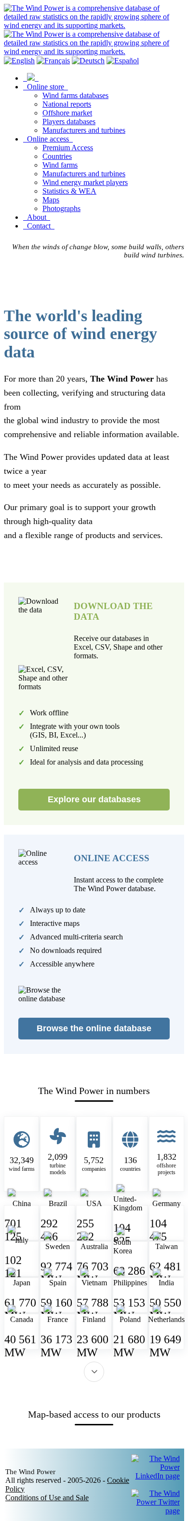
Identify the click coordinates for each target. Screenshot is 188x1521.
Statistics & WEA (69, 191)
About (36, 217)
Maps (50, 200)
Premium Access (67, 147)
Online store (45, 87)
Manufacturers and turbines (83, 130)
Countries (57, 156)
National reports (66, 104)
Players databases (68, 121)
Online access (48, 139)
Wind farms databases (75, 95)
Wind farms (60, 165)
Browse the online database (94, 1028)
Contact (38, 226)
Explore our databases (94, 799)
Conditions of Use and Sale (47, 1497)
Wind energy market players (85, 182)
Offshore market (67, 113)
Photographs (61, 208)
